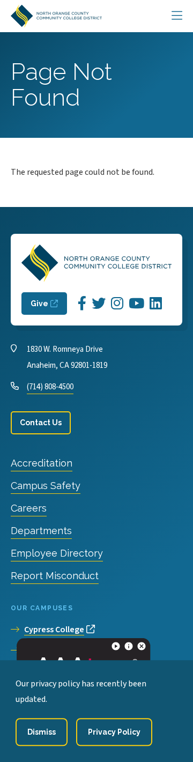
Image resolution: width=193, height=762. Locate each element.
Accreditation (41, 463)
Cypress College (54, 629)
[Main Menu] (177, 16)
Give (39, 303)
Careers (29, 508)
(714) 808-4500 (50, 387)
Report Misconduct (55, 575)
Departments (41, 530)
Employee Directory (57, 553)
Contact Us (41, 422)
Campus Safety (45, 485)
